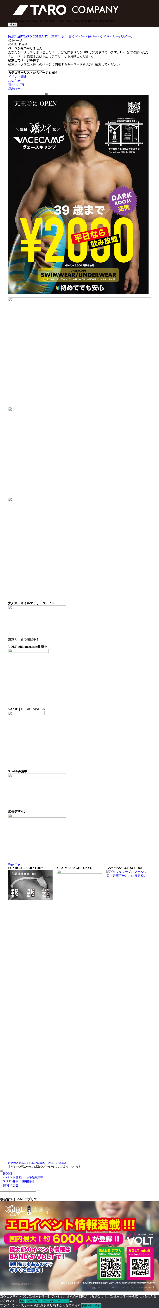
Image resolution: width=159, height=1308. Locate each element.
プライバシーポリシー (55, 1300)
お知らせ (14, 80)
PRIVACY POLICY (18, 1162)
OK (22, 1300)
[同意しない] (71, 1301)
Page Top (14, 864)
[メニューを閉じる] (1, 1171)
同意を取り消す (91, 1305)
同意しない (33, 1300)
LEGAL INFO (38, 1162)
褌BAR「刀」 (17, 84)
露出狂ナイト (17, 89)
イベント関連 (17, 76)
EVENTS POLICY (57, 1162)
